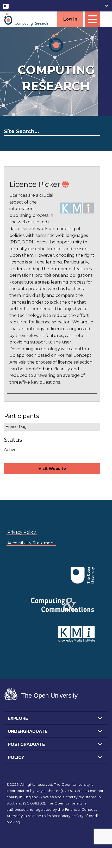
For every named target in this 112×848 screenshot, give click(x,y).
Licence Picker (34, 184)
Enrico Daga (17, 426)
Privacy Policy (21, 532)
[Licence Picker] (65, 184)
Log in (70, 19)
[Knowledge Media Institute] (16, 567)
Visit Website (52, 468)
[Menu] (92, 19)
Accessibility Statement (31, 542)
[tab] (56, 718)
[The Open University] (5, 5)
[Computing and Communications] (15, 567)
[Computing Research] (26, 18)
